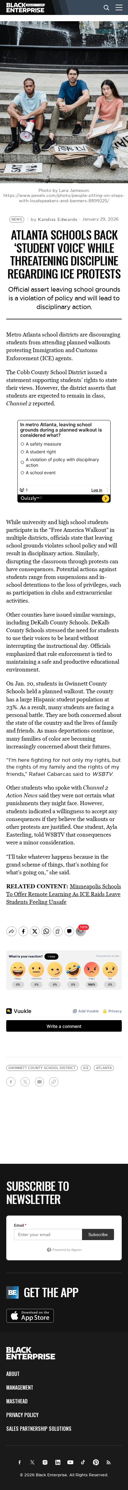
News (16, 219)
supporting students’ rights (65, 380)
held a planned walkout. (55, 691)
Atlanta (104, 1068)
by (54, 219)
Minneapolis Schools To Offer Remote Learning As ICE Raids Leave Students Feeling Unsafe (63, 894)
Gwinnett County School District (41, 1068)
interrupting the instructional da (45, 646)
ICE (86, 1068)
